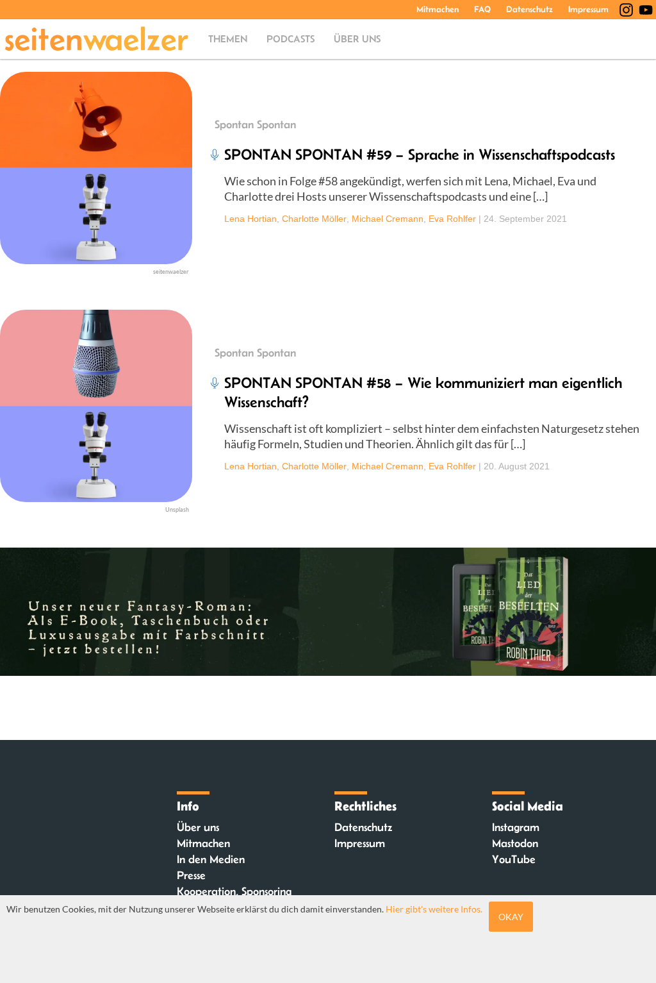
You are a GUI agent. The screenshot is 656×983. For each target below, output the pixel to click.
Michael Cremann (387, 219)
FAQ (482, 9)
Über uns (357, 38)
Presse (191, 875)
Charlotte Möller (314, 219)
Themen (227, 38)
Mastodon (515, 843)
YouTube (514, 859)
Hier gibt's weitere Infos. (434, 908)
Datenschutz (529, 9)
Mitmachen (437, 9)
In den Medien (211, 859)
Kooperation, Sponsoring (234, 891)
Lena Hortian (250, 219)
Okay (510, 916)
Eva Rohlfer (452, 219)
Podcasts (290, 38)
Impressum (588, 9)
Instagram (515, 827)
